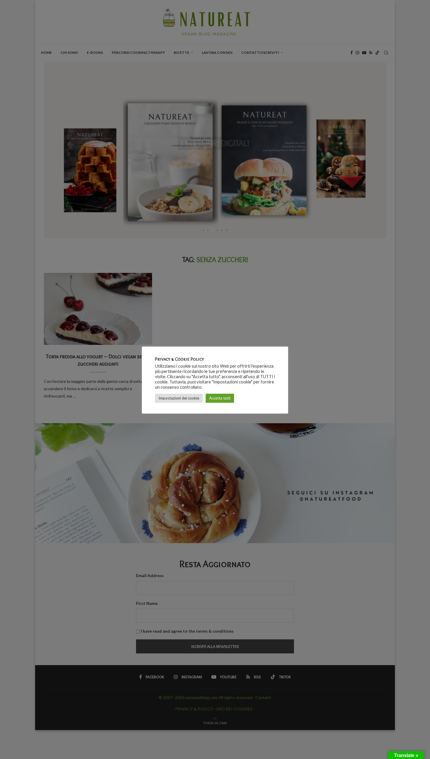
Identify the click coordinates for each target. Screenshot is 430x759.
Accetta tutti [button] (220, 398)
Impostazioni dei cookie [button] (179, 398)
